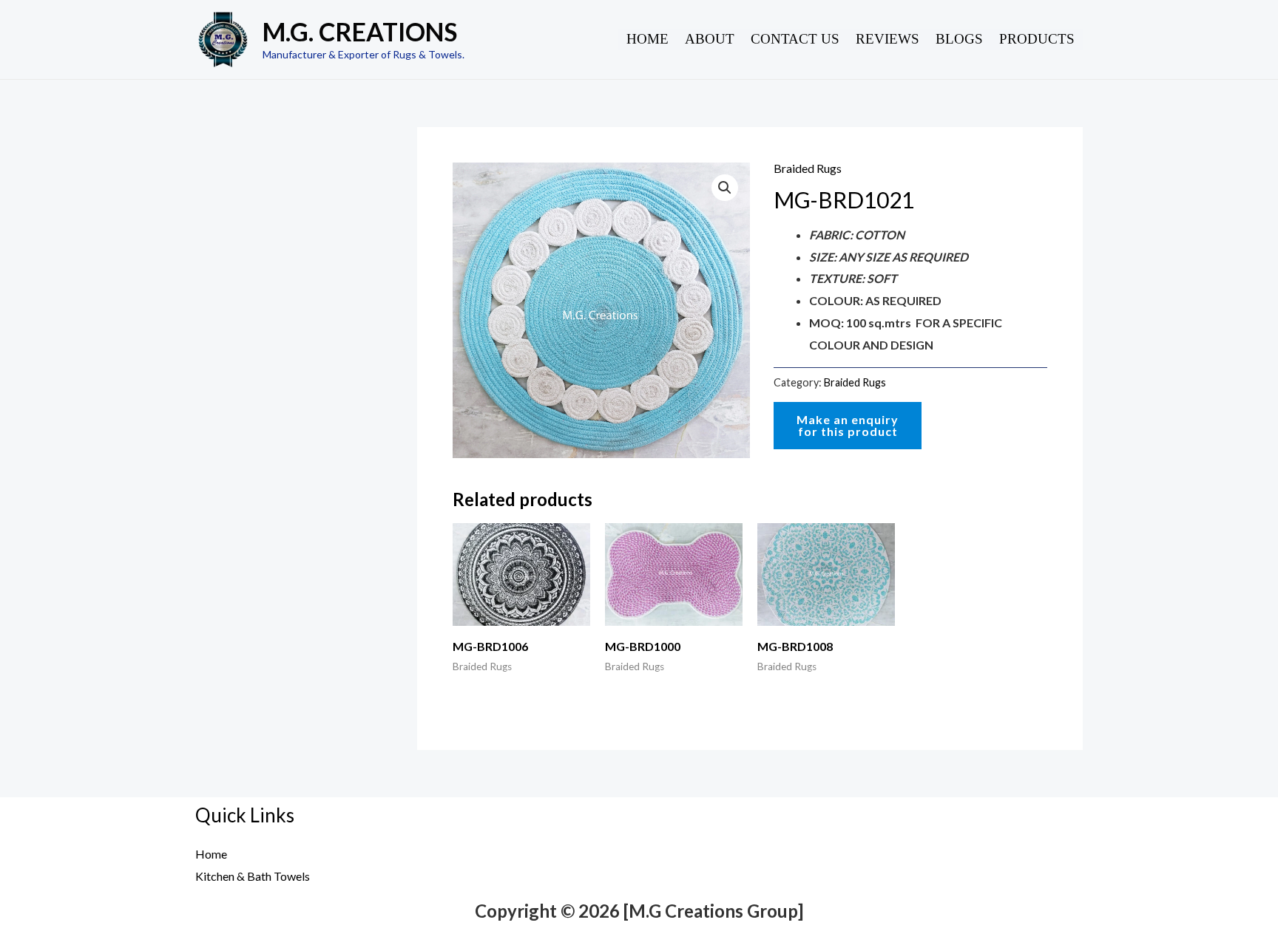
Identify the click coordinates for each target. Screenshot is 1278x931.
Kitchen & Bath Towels (252, 876)
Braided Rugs (808, 168)
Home (647, 39)
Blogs (959, 39)
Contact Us (795, 39)
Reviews (887, 39)
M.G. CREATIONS (360, 31)
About (709, 39)
